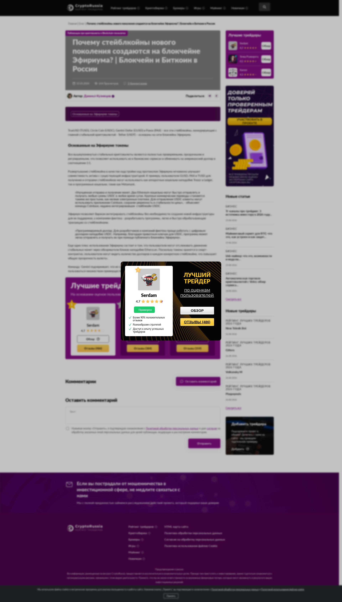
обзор (197, 311)
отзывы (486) (197, 322)
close (216, 265)
